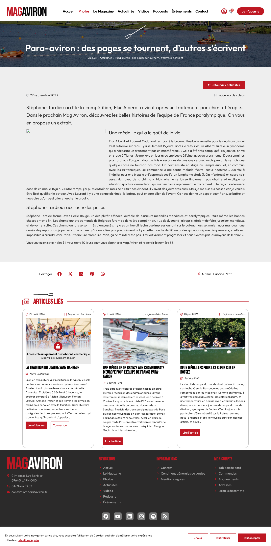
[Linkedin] (130, 516)
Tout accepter (251, 538)
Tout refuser (222, 538)
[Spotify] (153, 516)
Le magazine (103, 11)
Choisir (198, 538)
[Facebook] (106, 516)
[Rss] (165, 516)
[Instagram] (141, 516)
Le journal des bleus (231, 95)
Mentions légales (28, 540)
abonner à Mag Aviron (123, 243)
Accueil (69, 11)
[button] (59, 274)
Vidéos (143, 11)
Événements (181, 11)
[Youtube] (118, 516)
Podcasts (160, 11)
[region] (135, 536)
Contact (201, 11)
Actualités (126, 11)
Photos (84, 11)
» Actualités (105, 58)
